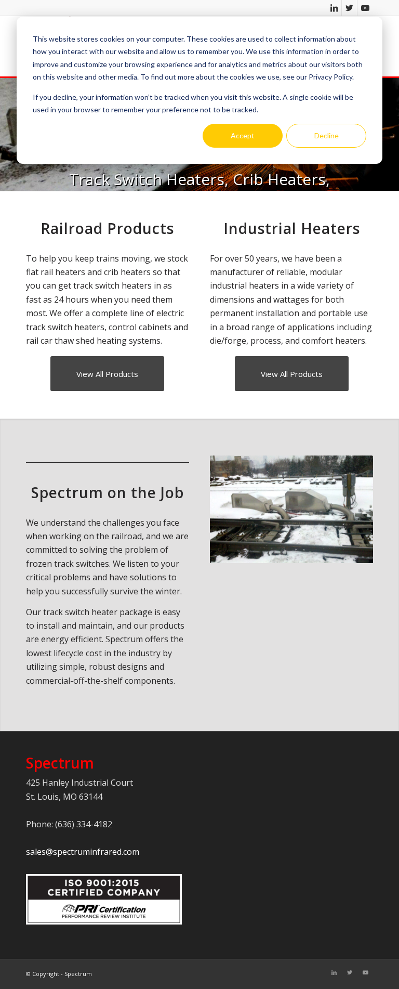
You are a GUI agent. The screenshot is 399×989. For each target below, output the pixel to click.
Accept (243, 135)
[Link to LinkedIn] (333, 8)
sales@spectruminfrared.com (82, 851)
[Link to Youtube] (365, 8)
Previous (233, 509)
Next (349, 509)
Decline (326, 135)
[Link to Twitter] (349, 8)
